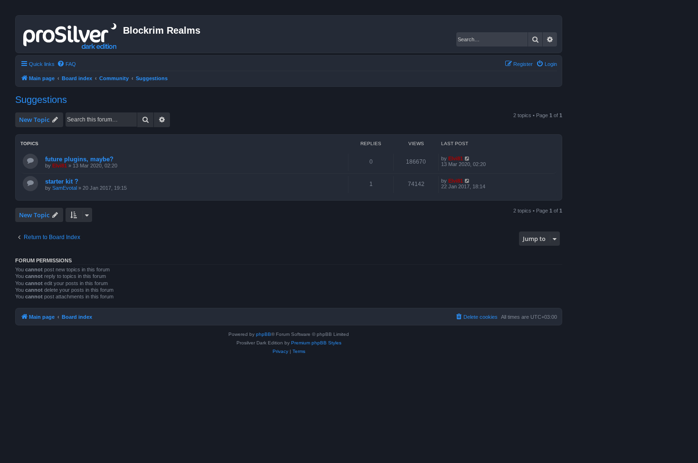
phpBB (263, 334)
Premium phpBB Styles (316, 342)
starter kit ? (61, 181)
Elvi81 (59, 165)
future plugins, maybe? (79, 159)
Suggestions (41, 99)
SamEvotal (64, 188)
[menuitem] (66, 64)
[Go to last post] (467, 158)
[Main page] (70, 34)
